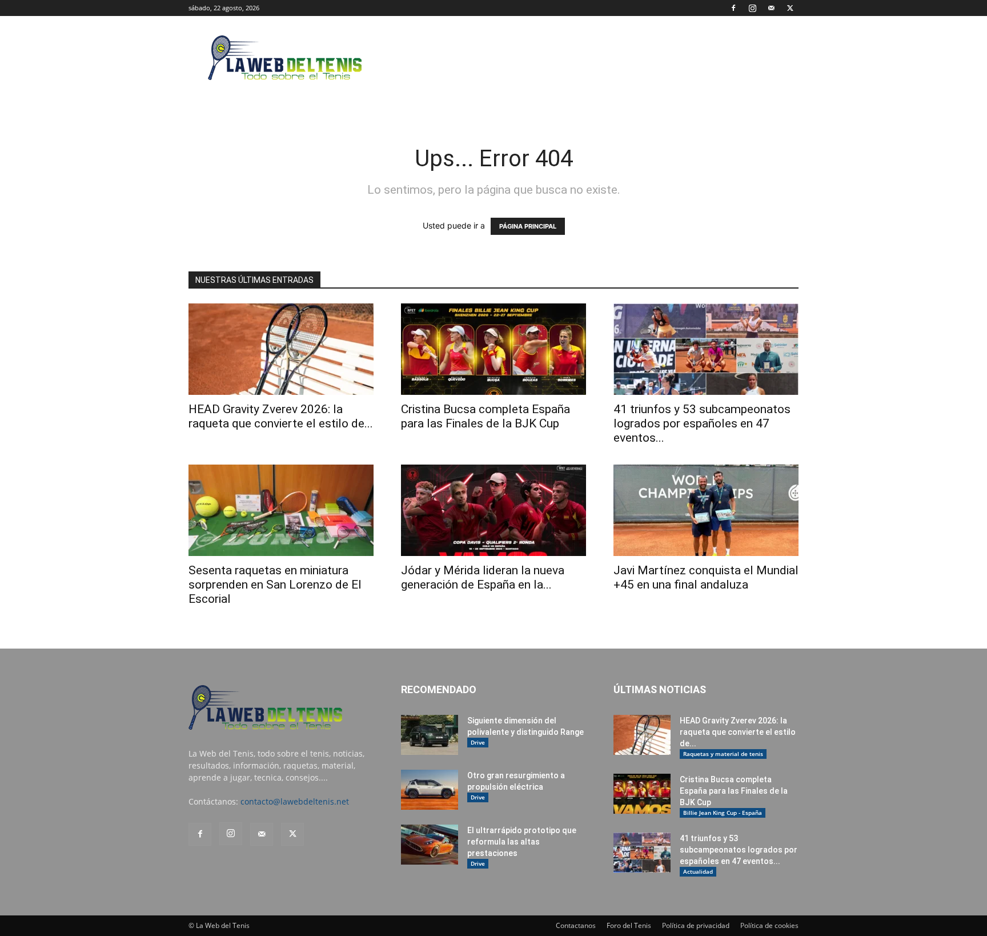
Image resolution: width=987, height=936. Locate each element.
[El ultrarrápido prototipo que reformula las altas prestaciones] (429, 845)
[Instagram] (752, 8)
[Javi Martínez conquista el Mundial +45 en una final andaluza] (706, 510)
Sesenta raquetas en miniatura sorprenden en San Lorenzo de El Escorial (275, 584)
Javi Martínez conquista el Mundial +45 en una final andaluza (706, 577)
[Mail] (771, 8)
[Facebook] (733, 8)
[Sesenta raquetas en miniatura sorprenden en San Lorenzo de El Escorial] (281, 510)
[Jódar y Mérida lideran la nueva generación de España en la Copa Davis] (493, 510)
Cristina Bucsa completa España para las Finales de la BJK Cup (485, 416)
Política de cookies (769, 925)
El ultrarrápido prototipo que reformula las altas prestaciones (521, 842)
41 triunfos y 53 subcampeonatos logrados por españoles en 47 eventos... (702, 423)
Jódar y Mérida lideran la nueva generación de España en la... (482, 577)
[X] (790, 8)
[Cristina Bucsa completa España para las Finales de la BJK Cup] (493, 349)
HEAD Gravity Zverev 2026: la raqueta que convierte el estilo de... (280, 416)
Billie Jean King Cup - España (722, 813)
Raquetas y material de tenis (723, 754)
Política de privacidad (695, 925)
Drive (478, 742)
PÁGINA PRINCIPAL (527, 226)
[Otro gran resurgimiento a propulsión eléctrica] (429, 790)
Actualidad (698, 871)
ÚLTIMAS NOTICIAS (659, 689)
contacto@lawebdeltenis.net (294, 801)
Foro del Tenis (629, 925)
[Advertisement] (591, 57)
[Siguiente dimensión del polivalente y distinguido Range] (429, 735)
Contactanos (576, 925)
